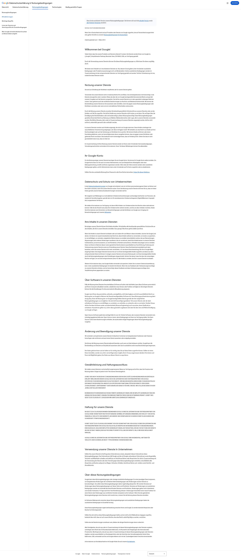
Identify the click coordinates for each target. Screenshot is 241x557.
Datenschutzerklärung (20, 7)
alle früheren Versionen (94, 23)
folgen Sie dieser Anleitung (141, 172)
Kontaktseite (131, 541)
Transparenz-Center (124, 554)
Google (77, 554)
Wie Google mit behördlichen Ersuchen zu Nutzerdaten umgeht (14, 33)
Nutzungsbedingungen (40, 7)
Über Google (86, 554)
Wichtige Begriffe (7, 21)
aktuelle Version (144, 20)
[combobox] (157, 554)
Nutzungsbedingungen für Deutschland (115, 35)
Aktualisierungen (7, 17)
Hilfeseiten (108, 212)
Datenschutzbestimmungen (97, 186)
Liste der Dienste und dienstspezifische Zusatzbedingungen (14, 26)
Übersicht (5, 7)
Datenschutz (96, 554)
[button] (227, 3)
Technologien (56, 7)
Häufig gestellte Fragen (73, 7)
